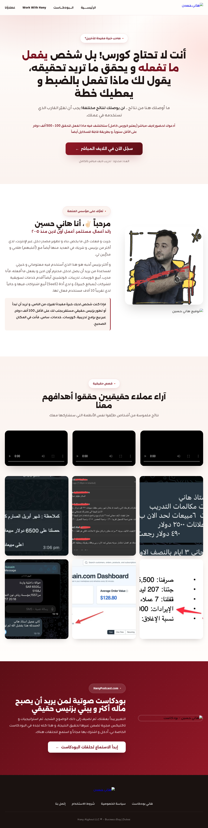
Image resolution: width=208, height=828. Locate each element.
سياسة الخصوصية (113, 803)
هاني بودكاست (142, 803)
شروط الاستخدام (83, 803)
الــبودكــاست (63, 7)
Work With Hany (34, 7)
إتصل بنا (60, 803)
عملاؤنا (10, 7)
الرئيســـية (88, 7)
